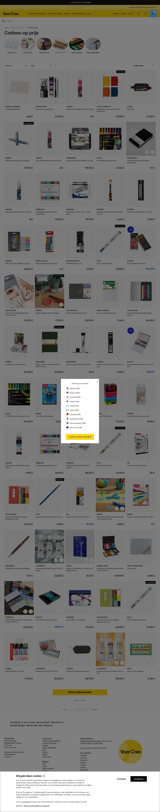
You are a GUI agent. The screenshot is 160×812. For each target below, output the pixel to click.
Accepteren (138, 779)
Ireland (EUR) (74, 406)
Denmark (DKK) (75, 397)
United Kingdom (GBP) (78, 423)
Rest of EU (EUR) (76, 427)
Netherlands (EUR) (76, 419)
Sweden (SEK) (75, 388)
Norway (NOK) (75, 393)
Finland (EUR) (74, 401)
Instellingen (121, 779)
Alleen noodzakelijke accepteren (36, 806)
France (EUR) (74, 410)
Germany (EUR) (75, 414)
